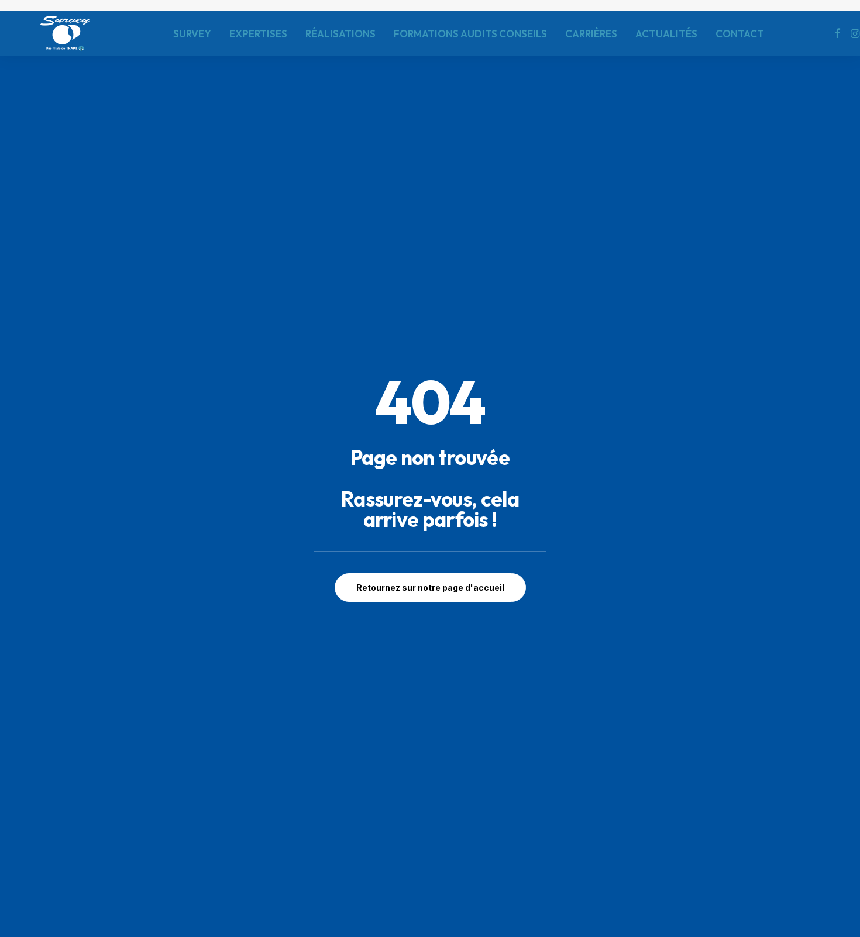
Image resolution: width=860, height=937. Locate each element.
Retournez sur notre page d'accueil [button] (430, 587)
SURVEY (192, 33)
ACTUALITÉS (666, 33)
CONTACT (739, 33)
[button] (837, 33)
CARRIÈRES (591, 33)
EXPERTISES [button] (258, 33)
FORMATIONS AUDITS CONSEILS (470, 33)
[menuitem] (192, 33)
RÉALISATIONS (340, 33)
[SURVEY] (65, 33)
